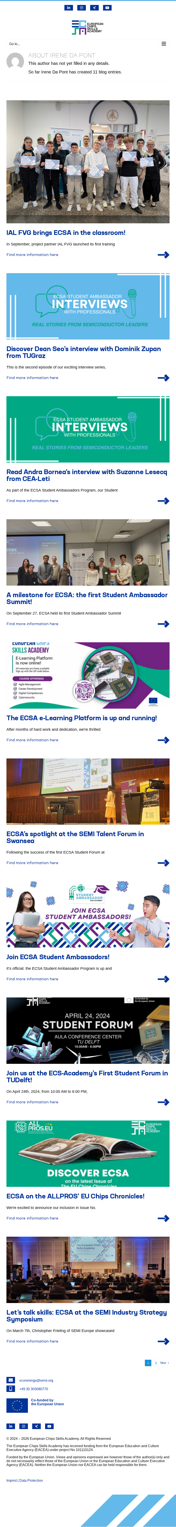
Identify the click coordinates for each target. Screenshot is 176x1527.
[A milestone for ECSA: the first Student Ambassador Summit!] (88, 552)
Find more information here (32, 255)
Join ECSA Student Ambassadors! (58, 957)
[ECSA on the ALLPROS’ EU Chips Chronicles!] (88, 1154)
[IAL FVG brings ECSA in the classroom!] (88, 161)
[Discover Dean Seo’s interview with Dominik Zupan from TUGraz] (88, 306)
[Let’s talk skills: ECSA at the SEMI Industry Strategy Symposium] (88, 1270)
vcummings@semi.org (36, 1380)
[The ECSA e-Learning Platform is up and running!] (88, 675)
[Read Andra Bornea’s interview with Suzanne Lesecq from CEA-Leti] (88, 429)
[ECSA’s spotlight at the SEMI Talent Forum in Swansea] (88, 791)
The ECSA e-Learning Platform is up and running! (81, 718)
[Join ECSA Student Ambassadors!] (88, 914)
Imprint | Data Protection (24, 1480)
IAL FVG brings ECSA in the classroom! (65, 233)
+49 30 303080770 (33, 1389)
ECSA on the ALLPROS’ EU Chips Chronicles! (75, 1197)
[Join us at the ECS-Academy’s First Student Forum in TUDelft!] (88, 1030)
